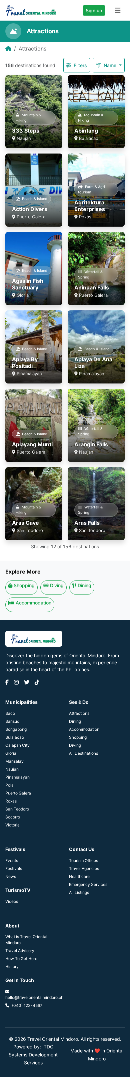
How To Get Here (21, 958)
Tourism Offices (83, 860)
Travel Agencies (84, 868)
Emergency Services (88, 884)
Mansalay (14, 761)
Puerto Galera (18, 793)
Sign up (94, 10)
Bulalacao (14, 737)
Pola (9, 785)
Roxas (11, 801)
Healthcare (79, 876)
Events (11, 860)
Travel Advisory (19, 950)
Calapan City (17, 745)
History (12, 966)
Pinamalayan (17, 777)
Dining (84, 585)
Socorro (12, 816)
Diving (57, 585)
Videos (11, 901)
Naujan (12, 769)
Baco (10, 713)
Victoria (12, 824)
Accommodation (33, 602)
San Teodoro (17, 809)
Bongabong (16, 729)
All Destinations (83, 753)
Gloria (10, 753)
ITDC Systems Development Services (33, 1054)
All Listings (79, 892)
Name (111, 65)
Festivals (13, 868)
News (10, 876)
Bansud (12, 721)
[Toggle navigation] (118, 10)
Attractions (79, 713)
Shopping (24, 585)
